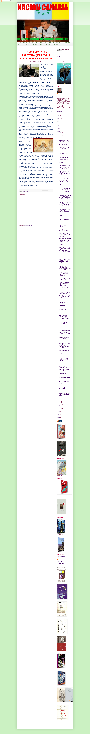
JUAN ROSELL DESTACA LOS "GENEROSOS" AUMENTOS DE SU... (64, 351)
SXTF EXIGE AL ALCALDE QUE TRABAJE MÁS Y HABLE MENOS (65, 141)
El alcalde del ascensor (63, 353)
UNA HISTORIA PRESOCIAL (63, 230)
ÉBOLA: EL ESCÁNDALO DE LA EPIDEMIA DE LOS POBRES (64, 279)
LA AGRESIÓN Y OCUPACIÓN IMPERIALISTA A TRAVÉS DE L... (65, 376)
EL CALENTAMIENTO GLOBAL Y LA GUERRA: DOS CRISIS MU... (65, 148)
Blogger (51, 726)
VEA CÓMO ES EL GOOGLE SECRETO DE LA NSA (63, 267)
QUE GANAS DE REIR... (63, 309)
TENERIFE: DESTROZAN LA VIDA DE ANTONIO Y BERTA (64, 217)
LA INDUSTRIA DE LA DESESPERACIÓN (62, 305)
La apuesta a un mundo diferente (64, 163)
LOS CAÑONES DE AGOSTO (64, 388)
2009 (59, 417)
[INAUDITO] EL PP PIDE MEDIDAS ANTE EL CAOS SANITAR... (64, 287)
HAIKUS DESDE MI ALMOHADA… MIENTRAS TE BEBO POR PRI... (65, 207)
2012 (59, 413)
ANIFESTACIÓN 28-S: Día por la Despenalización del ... (64, 172)
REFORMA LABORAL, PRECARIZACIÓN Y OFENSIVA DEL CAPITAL (64, 346)
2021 (59, 121)
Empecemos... (61, 242)
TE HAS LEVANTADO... (62, 338)
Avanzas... (60, 321)
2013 (59, 411)
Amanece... (61, 298)
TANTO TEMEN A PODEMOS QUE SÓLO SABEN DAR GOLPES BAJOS (64, 296)
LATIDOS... (60, 395)
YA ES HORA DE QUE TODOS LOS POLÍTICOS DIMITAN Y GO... (64, 224)
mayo (60, 404)
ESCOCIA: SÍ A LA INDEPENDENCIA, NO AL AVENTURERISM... (63, 245)
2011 (59, 414)
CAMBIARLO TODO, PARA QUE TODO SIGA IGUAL (64, 370)
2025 (59, 115)
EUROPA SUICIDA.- (62, 236)
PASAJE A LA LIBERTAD (63, 387)
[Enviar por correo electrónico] (42, 190)
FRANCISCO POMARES (62, 558)
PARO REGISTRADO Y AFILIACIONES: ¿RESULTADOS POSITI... (64, 341)
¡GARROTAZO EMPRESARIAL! (64, 232)
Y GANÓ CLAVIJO (62, 227)
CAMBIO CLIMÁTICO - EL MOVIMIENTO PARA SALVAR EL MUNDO (65, 391)
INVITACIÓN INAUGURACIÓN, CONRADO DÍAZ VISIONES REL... (64, 254)
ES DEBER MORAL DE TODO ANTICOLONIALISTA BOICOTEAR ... (65, 367)
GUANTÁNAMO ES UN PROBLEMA (65, 377)
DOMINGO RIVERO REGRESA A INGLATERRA (64, 307)
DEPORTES (20, 44)
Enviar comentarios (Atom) (28, 225)
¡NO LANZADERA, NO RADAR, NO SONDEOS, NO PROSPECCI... (65, 139)
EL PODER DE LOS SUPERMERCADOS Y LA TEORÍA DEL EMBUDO (63, 328)
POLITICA (35, 44)
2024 (59, 117)
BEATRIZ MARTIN (61, 563)
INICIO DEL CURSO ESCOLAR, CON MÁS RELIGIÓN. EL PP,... (64, 168)
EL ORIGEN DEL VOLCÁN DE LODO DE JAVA (64, 257)
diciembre (60, 132)
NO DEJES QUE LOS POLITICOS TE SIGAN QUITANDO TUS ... (65, 260)
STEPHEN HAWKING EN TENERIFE (65, 142)
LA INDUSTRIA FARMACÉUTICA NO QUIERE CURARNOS (65, 269)
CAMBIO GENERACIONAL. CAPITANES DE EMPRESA (64, 264)
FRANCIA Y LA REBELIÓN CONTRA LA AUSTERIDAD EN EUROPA (65, 397)
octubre (60, 135)
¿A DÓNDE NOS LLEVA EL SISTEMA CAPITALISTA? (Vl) (64, 158)
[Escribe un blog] (44, 190)
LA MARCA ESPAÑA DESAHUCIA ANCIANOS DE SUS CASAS (64, 210)
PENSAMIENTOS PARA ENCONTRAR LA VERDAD (64, 364)
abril (60, 405)
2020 (59, 122)
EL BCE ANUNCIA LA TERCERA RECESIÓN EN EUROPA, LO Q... (65, 166)
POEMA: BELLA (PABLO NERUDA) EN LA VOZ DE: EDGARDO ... (64, 198)
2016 (59, 128)
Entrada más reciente (22, 223)
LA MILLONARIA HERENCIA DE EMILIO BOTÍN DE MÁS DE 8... (64, 241)
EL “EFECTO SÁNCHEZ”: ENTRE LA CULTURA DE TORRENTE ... (65, 189)
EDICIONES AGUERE (33, 42)
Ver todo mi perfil (60, 111)
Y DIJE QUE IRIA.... (62, 348)
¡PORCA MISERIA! (62, 162)
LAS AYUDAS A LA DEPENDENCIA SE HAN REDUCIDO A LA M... (64, 191)
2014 (59, 131)
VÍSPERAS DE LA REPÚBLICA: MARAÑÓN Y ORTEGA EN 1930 (64, 333)
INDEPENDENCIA (66, 42)
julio (59, 401)
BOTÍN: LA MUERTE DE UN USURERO (63, 303)
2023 (59, 118)
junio (60, 402)
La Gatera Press (61, 559)
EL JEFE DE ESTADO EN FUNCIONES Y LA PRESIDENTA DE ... (65, 290)
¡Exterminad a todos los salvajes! (64, 149)
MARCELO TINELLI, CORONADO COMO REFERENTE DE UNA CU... (64, 248)
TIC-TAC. (60, 277)
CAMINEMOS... (61, 151)
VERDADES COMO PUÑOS (63, 280)
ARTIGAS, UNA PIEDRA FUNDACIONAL (63, 335)
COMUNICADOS (28, 44)
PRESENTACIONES (47, 44)
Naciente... (60, 383)
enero (60, 409)
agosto (60, 399)
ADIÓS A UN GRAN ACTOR (63, 159)
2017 (59, 127)
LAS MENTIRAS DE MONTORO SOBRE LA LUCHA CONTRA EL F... (64, 234)
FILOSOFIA (55, 44)
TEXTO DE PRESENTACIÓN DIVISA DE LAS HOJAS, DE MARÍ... (65, 200)
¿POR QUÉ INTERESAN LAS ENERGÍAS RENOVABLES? (64, 205)
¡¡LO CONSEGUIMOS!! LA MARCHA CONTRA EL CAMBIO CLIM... (65, 196)
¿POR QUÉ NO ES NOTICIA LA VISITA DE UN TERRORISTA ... (64, 181)
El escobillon (60, 561)
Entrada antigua (50, 223)
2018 (59, 125)
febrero (60, 408)
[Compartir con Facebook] (46, 190)
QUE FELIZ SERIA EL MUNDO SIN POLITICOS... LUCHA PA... (64, 314)
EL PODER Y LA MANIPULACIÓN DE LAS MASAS (64, 323)
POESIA (40, 44)
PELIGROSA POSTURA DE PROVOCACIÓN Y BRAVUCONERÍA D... (63, 284)
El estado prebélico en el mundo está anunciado (64, 275)
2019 (59, 124)
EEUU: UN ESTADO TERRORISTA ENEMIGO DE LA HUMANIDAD (64, 179)
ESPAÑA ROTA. (61, 229)
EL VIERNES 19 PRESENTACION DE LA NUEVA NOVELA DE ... (64, 311)
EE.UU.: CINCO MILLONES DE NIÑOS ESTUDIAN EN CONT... (64, 382)
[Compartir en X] (45, 190)
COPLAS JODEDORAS (22, 42)
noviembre (61, 134)
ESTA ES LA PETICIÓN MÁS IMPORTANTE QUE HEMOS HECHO (64, 318)
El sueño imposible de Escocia (64, 282)
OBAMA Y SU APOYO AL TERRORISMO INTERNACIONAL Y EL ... (65, 145)
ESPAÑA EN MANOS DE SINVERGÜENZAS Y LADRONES (65, 355)
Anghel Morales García (62, 93)
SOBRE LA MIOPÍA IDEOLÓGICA (64, 219)
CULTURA (50, 42)
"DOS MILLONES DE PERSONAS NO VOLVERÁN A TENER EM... (64, 394)
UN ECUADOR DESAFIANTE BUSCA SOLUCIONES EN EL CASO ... (64, 215)
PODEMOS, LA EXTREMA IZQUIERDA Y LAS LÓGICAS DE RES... (65, 184)
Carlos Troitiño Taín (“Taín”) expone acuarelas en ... (65, 186)
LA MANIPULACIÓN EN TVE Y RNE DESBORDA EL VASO (65, 155)
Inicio (37, 223)
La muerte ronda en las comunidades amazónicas (63, 153)
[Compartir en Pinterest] (47, 190)
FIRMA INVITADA (42, 42)
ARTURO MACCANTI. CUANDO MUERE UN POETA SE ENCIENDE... (64, 293)
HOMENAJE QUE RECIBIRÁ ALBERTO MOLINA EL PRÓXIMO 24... (65, 251)
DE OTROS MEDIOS (57, 42)
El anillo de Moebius (61, 556)
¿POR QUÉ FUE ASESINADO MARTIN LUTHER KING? (64, 273)
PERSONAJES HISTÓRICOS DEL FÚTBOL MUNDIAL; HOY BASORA (64, 359)
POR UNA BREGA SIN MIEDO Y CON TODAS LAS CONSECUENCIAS (64, 373)
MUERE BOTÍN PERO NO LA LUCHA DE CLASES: (63, 316)
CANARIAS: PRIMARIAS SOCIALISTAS (63, 193)
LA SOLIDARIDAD (62, 357)
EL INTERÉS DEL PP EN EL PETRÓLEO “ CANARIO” (63, 379)
